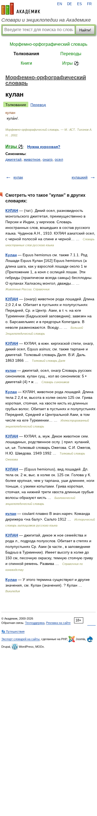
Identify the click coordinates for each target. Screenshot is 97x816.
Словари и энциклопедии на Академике (46, 20)
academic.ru (20, 9)
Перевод (38, 105)
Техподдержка (34, 622)
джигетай (13, 159)
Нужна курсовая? (43, 146)
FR (89, 4)
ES (79, 4)
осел (59, 159)
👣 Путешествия (13, 631)
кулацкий (80, 177)
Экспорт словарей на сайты (20, 639)
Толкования (26, 53)
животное (32, 159)
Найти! (85, 30)
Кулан (11, 255)
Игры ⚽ (70, 63)
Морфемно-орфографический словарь (48, 44)
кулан (10, 370)
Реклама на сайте (58, 622)
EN (59, 4)
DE (69, 4)
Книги (26, 63)
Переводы (70, 53)
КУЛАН (11, 210)
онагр (48, 159)
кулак (18, 177)
